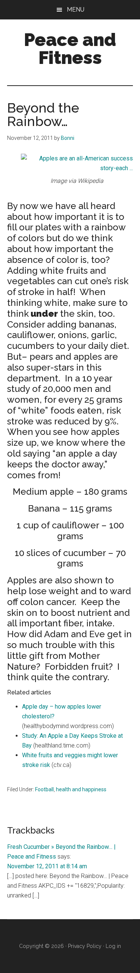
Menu (75, 9)
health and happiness (81, 789)
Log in (113, 946)
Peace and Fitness (70, 48)
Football (44, 789)
